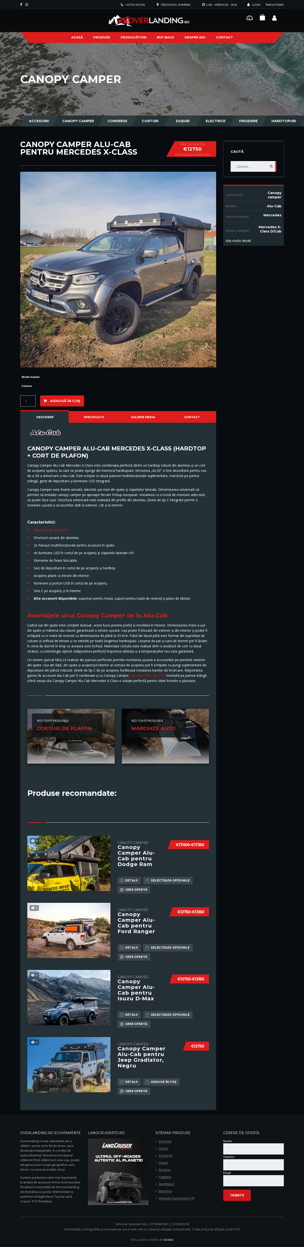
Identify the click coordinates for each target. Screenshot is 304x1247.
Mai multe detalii (238, 240)
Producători (134, 37)
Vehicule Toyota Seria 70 (176, 1198)
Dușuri (183, 121)
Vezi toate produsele (53, 721)
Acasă (77, 37)
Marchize (165, 1191)
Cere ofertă (136, 889)
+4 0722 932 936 (135, 4)
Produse (101, 37)
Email (227, 1173)
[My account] (274, 17)
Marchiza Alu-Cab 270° (148, 675)
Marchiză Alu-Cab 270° (51, 530)
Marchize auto (153, 728)
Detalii (131, 880)
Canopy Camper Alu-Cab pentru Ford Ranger (136, 923)
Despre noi (195, 37)
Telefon (228, 1157)
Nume (227, 1141)
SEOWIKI (168, 1240)
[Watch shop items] (262, 18)
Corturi (150, 121)
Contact (224, 37)
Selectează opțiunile (170, 880)
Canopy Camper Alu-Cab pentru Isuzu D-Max (136, 990)
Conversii (117, 121)
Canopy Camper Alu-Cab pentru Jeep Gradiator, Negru (142, 1057)
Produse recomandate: (71, 793)
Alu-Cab (274, 206)
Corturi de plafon (64, 728)
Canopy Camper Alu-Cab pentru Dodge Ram (136, 855)
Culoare (27, 386)
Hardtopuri (283, 121)
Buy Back (165, 37)
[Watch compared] (250, 17)
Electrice (215, 121)
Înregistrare (275, 4)
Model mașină (30, 377)
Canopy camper (274, 195)
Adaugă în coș (65, 401)
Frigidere (248, 121)
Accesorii (39, 121)
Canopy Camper (78, 121)
